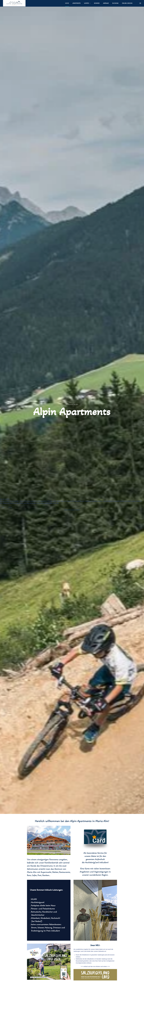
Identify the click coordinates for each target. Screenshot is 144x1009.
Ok (3, 507)
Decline (10, 507)
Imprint (78, 510)
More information (69, 510)
